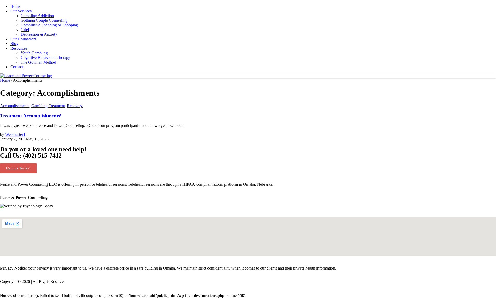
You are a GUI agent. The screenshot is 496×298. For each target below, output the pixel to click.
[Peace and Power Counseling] (26, 75)
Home (5, 80)
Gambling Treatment (48, 105)
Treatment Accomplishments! (30, 115)
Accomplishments (14, 105)
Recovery (75, 105)
